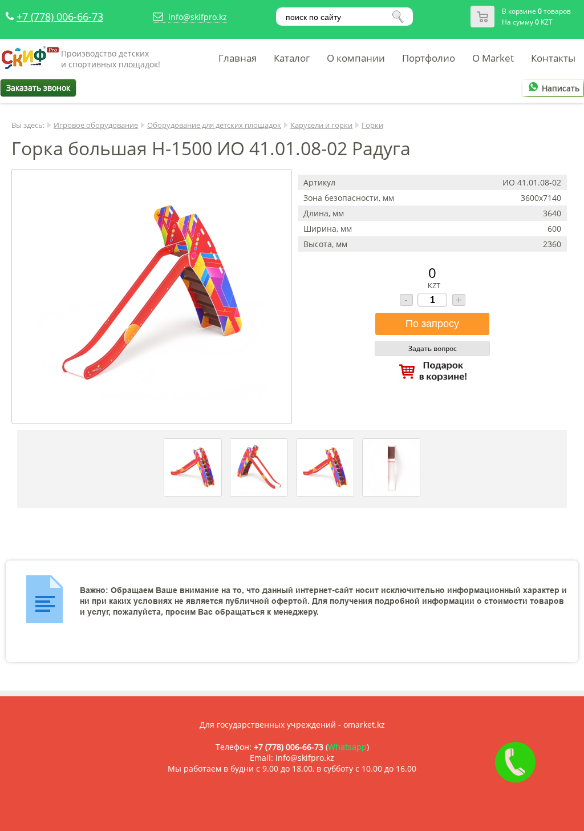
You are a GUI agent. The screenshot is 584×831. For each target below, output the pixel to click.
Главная (237, 57)
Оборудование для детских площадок (214, 125)
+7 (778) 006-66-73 (60, 16)
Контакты (553, 57)
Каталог (292, 57)
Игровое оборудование (96, 125)
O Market (493, 57)
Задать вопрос (432, 348)
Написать (560, 88)
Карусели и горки (321, 125)
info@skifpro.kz (197, 16)
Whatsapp (347, 746)
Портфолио (428, 57)
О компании (356, 57)
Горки (372, 125)
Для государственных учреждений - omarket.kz (292, 724)
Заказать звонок (38, 87)
